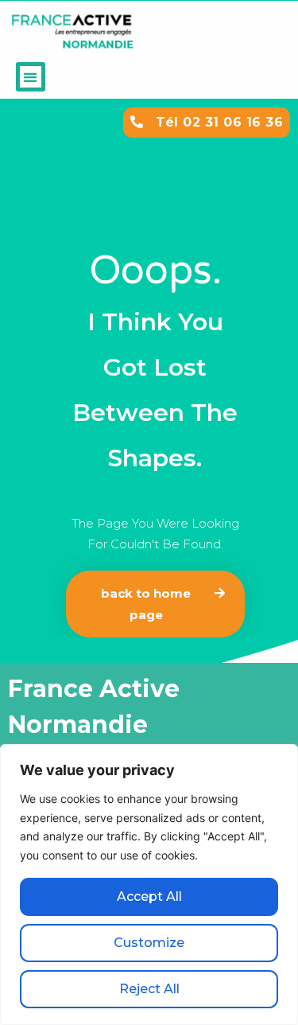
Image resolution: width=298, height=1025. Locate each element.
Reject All (149, 988)
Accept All (149, 896)
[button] (30, 77)
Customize (149, 942)
